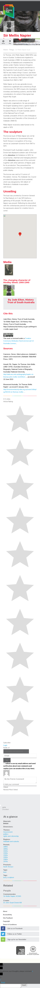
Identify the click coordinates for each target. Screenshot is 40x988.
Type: (5, 870)
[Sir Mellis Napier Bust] (8, 295)
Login (5, 745)
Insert (24, 985)
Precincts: (7, 865)
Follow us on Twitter (14, 934)
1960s (5, 859)
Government (7, 832)
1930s (5, 853)
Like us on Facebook (15, 928)
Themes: (6, 830)
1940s (5, 855)
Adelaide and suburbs (11, 841)
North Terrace (8, 867)
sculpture (10, 877)
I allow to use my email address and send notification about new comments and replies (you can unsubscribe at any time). (19, 766)
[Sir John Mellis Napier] (8, 275)
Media (3, 43)
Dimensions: (8, 827)
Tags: (5, 875)
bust (4, 872)
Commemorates (9, 894)
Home (5, 50)
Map (10, 43)
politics (5, 834)
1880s (5, 847)
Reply (3, 982)
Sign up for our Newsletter (16, 939)
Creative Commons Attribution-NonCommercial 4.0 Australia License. (18, 341)
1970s (5, 861)
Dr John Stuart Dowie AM (12, 903)
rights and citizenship (11, 836)
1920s (5, 851)
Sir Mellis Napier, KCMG (12, 896)
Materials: (7, 821)
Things (11, 50)
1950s (5, 857)
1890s (5, 849)
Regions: (6, 839)
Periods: (6, 845)
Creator (6, 900)
